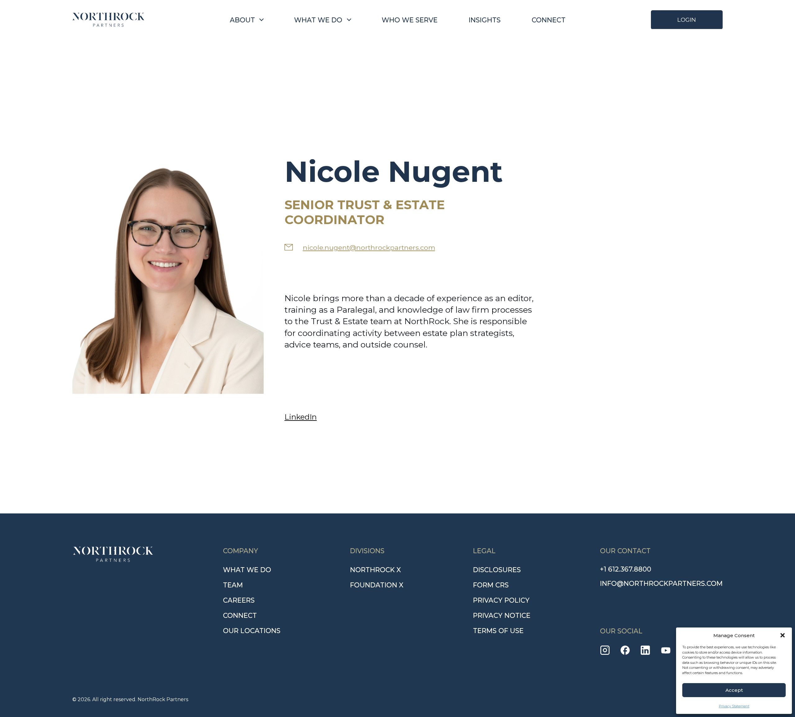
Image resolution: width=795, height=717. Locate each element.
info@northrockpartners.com (661, 583)
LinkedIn (300, 416)
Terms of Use (498, 631)
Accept (734, 690)
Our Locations (251, 631)
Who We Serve (410, 20)
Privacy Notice (501, 615)
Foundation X (376, 585)
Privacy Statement (734, 706)
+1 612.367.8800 (625, 569)
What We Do (318, 20)
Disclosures (497, 570)
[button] (782, 635)
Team (233, 585)
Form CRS (491, 585)
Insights (485, 20)
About (242, 20)
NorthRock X (375, 570)
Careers (239, 600)
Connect (549, 20)
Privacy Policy (501, 600)
